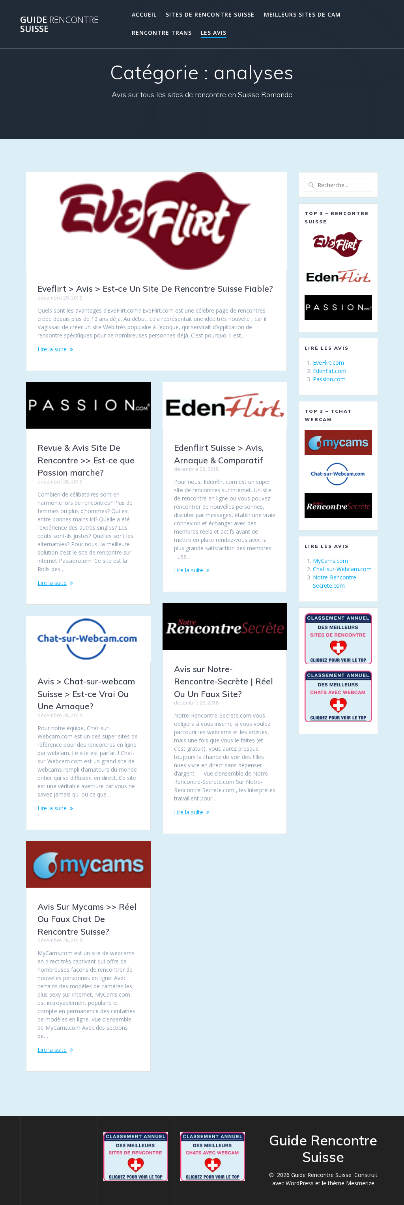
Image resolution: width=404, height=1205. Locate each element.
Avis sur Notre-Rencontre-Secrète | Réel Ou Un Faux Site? (223, 681)
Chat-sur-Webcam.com (342, 569)
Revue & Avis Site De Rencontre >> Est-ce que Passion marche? (86, 460)
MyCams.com (330, 560)
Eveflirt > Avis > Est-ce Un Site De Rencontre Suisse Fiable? (155, 288)
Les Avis (213, 32)
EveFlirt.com (328, 362)
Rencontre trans (162, 32)
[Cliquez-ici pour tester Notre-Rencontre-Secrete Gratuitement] (338, 505)
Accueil (144, 14)
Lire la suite (52, 349)
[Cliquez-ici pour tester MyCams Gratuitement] (338, 442)
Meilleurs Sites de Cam (302, 14)
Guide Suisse (59, 24)
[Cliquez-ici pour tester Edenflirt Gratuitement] (338, 276)
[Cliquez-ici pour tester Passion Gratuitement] (338, 307)
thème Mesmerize (351, 1183)
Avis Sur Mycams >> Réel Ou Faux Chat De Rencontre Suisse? (87, 919)
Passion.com (329, 379)
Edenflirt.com (329, 371)
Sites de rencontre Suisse (210, 14)
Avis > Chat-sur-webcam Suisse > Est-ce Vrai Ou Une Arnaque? (86, 693)
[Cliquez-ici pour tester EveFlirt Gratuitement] (338, 244)
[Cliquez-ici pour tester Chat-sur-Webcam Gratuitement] (338, 474)
